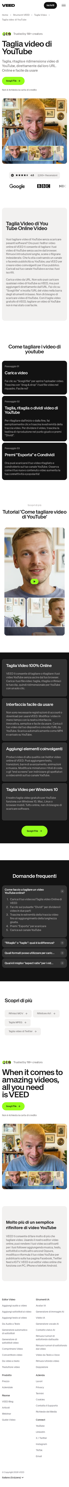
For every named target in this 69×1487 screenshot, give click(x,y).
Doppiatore (42, 1367)
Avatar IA (41, 1305)
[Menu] (63, 5)
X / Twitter (41, 1438)
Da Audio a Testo (11, 1323)
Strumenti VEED (21, 15)
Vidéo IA (40, 1317)
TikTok (39, 1450)
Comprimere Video (12, 1348)
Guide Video (8, 1419)
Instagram (41, 1444)
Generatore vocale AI (47, 1323)
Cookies (40, 1399)
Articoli (6, 1407)
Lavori (39, 1381)
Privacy (40, 1387)
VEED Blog (7, 1401)
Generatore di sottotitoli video (10, 1341)
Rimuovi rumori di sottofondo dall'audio (47, 1337)
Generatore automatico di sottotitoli (14, 1331)
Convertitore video (12, 1354)
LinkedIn (40, 1431)
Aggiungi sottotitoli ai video (16, 1311)
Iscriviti (50, 5)
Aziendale (7, 1387)
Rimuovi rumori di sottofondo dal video (51, 1347)
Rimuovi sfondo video (47, 1361)
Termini (40, 1393)
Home (5, 15)
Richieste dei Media (46, 1411)
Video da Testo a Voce (48, 1354)
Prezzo (5, 1381)
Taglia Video (40, 15)
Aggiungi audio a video (14, 1305)
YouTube (40, 1425)
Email (39, 1456)
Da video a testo (10, 1361)
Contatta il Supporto (47, 1405)
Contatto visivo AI (45, 1329)
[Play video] (34, 581)
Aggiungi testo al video (14, 1317)
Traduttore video (11, 1367)
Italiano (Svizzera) (11, 1477)
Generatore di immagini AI (50, 1311)
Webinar (6, 1413)
